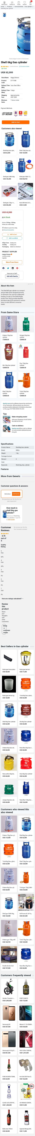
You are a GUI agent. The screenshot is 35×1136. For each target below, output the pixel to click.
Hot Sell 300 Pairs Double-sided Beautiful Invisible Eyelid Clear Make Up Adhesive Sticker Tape (26, 1076)
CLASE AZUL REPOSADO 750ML (9, 1102)
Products (9, 6)
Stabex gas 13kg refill (9, 939)
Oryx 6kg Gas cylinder (26, 774)
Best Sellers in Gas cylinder (15, 646)
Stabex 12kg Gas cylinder (8, 336)
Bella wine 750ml (7, 1129)
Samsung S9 (6, 1024)
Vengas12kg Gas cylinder (25, 336)
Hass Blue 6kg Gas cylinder (26, 747)
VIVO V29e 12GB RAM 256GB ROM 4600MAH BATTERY (26, 1050)
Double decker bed (8, 966)
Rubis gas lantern (25, 669)
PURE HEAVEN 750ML (9, 1076)
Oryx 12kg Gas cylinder (24, 364)
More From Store (12, 262)
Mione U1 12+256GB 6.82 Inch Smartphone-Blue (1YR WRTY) (26, 1024)
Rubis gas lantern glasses (9, 695)
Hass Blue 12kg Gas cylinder (26, 800)
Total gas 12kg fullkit (26, 887)
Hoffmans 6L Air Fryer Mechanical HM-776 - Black (26, 913)
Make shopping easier (19, 417)
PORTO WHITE (24, 998)
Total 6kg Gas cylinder (26, 695)
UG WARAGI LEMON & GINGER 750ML (26, 1102)
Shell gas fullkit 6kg (9, 176)
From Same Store (10, 312)
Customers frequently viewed (16, 975)
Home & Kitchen (19, 6)
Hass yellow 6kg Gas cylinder (9, 774)
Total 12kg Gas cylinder (24, 392)
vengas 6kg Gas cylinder (9, 800)
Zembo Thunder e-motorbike (9, 998)
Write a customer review (4, 629)
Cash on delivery (17, 426)
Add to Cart (16, 122)
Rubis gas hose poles (9, 669)
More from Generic (10, 476)
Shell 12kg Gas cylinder (25, 150)
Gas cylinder (28, 6)
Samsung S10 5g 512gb (9, 1050)
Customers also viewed (11, 128)
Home (2, 6)
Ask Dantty (16, 494)
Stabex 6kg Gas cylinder (9, 747)
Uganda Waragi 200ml (26, 1129)
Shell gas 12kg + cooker (9, 202)
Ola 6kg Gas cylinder (26, 721)
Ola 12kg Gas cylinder (9, 365)
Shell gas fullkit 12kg (25, 176)
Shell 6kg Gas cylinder (9, 150)
